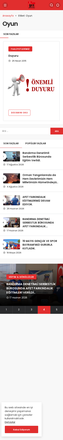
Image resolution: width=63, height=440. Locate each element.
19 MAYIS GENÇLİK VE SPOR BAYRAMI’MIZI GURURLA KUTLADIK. (40, 244)
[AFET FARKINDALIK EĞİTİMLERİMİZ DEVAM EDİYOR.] (11, 200)
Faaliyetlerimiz (20, 49)
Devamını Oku (19, 112)
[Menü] (5, 5)
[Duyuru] (31, 85)
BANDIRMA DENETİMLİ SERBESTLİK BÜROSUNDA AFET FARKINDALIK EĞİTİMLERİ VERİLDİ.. (38, 224)
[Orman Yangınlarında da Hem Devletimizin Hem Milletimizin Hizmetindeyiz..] (11, 178)
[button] (6, 310)
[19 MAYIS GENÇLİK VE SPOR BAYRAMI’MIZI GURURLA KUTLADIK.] (11, 244)
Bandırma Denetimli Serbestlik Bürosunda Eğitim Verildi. (37, 156)
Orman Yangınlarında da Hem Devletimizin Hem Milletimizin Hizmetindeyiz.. (40, 178)
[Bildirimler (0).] (57, 5)
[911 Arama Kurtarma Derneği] (31, 5)
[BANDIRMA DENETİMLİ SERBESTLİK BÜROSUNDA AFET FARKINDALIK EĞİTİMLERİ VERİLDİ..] (11, 222)
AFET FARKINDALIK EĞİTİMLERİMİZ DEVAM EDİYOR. (36, 200)
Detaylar (10, 422)
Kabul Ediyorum (21, 429)
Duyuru (13, 56)
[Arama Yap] (51, 5)
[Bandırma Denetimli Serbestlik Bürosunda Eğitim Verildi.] (11, 156)
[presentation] (2, 289)
